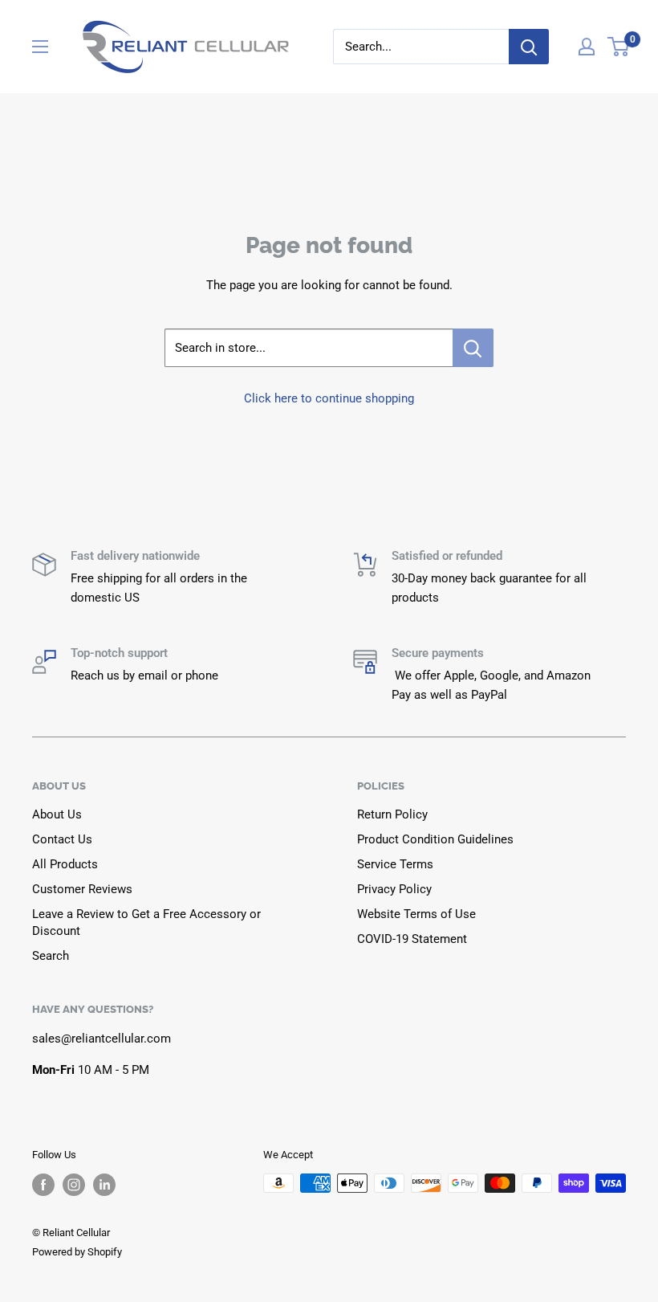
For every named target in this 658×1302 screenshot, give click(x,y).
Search (50, 956)
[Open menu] (40, 46)
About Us (57, 814)
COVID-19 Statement (412, 939)
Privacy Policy (394, 889)
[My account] (587, 46)
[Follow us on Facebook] (43, 1184)
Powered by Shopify (77, 1252)
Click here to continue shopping (329, 398)
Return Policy (392, 814)
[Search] (529, 46)
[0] (619, 46)
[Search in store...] (473, 348)
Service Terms (395, 864)
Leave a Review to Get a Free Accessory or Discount (146, 922)
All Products (65, 864)
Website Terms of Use (416, 914)
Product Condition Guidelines (435, 839)
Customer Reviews (82, 889)
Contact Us (62, 839)
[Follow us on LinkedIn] (104, 1184)
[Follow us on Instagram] (74, 1184)
